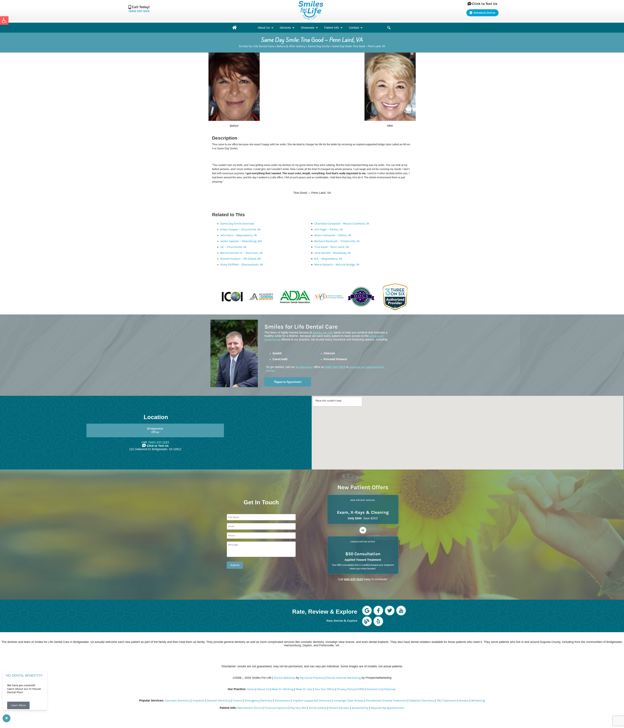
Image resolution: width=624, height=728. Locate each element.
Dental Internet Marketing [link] (343, 678)
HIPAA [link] (361, 689)
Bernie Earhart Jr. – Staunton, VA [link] (241, 253)
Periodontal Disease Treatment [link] (386, 700)
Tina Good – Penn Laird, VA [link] (331, 247)
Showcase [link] (307, 27)
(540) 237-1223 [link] (139, 11)
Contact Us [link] (374, 689)
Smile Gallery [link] (317, 708)
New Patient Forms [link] (249, 708)
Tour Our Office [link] (325, 689)
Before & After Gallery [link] (291, 46)
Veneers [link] (463, 700)
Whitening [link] (478, 700)
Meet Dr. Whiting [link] (282, 689)
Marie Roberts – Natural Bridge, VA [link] (336, 264)
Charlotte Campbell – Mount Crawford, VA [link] (341, 223)
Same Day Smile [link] (318, 46)
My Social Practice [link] (312, 678)
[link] (4, 20)
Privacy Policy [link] (346, 689)
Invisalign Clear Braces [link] (348, 700)
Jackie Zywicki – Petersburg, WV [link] (241, 241)
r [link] (304, 367)
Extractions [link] (282, 700)
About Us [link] (264, 27)
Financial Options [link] (276, 708)
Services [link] (285, 27)
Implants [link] (198, 700)
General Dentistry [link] (218, 700)
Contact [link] (354, 27)
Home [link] (251, 689)
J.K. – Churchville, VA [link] (233, 247)
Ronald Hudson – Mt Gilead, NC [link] (240, 258)
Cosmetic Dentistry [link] (177, 700)
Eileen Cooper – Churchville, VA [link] (240, 229)
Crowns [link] (237, 700)
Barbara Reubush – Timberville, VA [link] (336, 241)
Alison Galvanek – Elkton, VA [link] (332, 235)
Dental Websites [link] (284, 678)
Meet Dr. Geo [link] (304, 689)
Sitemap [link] (390, 689)
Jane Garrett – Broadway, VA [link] (332, 253)
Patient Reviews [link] (339, 708)
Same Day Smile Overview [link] (237, 223)
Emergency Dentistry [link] (258, 700)
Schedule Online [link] (484, 12)
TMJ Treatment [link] (446, 700)
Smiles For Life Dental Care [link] (256, 46)
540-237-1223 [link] (353, 579)
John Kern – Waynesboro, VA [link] (238, 235)
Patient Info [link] (331, 27)
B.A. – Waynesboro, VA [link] (328, 258)
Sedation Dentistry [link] (421, 700)
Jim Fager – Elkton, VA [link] (328, 229)
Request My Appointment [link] (387, 708)
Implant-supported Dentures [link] (311, 700)
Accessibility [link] (360, 708)
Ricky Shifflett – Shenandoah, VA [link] (241, 264)
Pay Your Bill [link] (298, 708)
